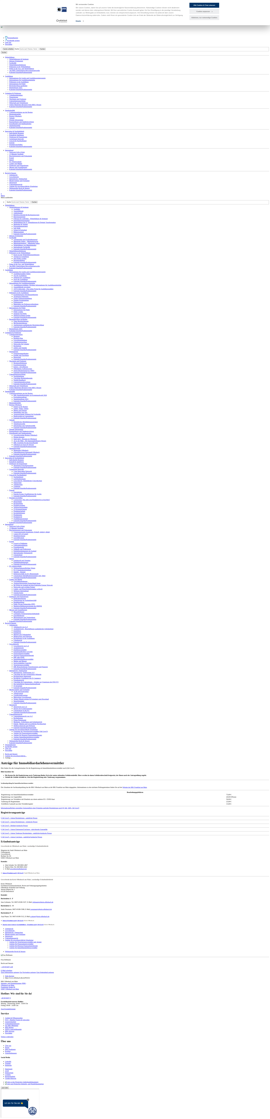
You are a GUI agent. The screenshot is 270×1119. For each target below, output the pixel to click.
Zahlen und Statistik (20, 348)
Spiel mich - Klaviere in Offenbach (25, 439)
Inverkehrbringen (19, 513)
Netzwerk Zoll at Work (17, 152)
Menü (3, 195)
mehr (30, 72)
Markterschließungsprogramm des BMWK (28, 606)
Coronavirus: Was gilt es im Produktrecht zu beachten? (32, 500)
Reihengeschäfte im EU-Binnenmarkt (26, 574)
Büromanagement (19, 217)
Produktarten (18, 515)
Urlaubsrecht (18, 640)
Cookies (8, 1075)
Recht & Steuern (10, 623)
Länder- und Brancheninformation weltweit (28, 589)
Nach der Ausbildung (21, 279)
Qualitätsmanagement (21, 519)
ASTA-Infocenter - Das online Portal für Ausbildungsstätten (33, 289)
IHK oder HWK (19, 657)
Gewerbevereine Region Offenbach (25, 435)
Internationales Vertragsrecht (23, 553)
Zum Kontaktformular (8, 1009)
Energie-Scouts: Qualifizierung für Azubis (27, 494)
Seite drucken (9, 976)
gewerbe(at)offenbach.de (18, 869)
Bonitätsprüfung (19, 602)
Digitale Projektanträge (21, 300)
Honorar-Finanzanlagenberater (24, 655)
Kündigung (17, 633)
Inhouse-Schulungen (16, 61)
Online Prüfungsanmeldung (23, 298)
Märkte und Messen (20, 661)
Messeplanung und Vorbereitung (24, 617)
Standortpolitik (10, 391)
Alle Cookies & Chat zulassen (204, 5)
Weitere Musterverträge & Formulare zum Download (31, 699)
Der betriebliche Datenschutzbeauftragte (27, 684)
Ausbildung (9, 270)
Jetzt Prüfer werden (20, 258)
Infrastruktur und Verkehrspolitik (24, 426)
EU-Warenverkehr (15, 162)
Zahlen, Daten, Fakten (21, 408)
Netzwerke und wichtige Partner (24, 587)
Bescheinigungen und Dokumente (20, 156)
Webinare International (21, 591)
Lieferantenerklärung (20, 545)
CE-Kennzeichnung (20, 509)
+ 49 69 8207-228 (7, 967)
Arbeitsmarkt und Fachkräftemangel (25, 239)
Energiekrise (18, 492)
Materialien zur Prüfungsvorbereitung (26, 304)
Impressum (8, 1069)
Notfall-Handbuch (20, 380)
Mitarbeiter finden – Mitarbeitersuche (26, 241)
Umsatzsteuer (18, 555)
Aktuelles (18, 72)
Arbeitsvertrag (18, 693)
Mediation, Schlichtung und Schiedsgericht (28, 722)
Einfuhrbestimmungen (21, 562)
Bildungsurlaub (19, 232)
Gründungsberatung (16, 95)
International (9, 524)
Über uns (8, 42)
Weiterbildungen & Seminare (19, 59)
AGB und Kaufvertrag (21, 691)
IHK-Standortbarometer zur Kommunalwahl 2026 (30, 395)
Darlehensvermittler (20, 650)
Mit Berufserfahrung (20, 323)
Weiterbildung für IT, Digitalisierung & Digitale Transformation (35, 222)
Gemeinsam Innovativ (16, 139)
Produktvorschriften (15, 144)
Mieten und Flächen (20, 410)
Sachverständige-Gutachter (22, 663)
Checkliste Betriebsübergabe (23, 378)
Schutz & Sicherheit (20, 230)
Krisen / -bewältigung (21, 367)
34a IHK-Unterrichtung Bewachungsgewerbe (24, 70)
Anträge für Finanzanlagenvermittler (26, 733)
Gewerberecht (14, 177)
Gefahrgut (17, 486)
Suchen (42, 49)
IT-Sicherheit (18, 686)
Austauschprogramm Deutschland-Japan (27, 583)
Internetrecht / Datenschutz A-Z (24, 672)
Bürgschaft (17, 357)
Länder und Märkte (15, 163)
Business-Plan (18, 338)
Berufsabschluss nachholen (18, 86)
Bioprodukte (18, 502)
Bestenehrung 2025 (15, 88)
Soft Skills (17, 228)
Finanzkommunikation (21, 353)
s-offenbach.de (44, 916)
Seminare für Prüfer (20, 314)
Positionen (25, 72)
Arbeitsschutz (18, 484)
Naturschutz (18, 483)
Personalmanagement (21, 226)
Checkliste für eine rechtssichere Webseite (27, 674)
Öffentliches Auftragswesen (23, 369)
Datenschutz (9, 1073)
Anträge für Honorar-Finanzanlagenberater (28, 735)
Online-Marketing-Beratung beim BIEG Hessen (25, 105)
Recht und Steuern (11, 754)
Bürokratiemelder (15, 114)
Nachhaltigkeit (18, 477)
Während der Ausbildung (22, 277)
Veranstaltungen (12, 38)
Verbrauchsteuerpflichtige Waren (24, 568)
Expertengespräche (20, 365)
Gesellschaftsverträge (21, 695)
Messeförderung (19, 612)
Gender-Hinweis (10, 1078)
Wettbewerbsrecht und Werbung (24, 726)
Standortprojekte (14, 126)
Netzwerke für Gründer (21, 344)
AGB (7, 1071)
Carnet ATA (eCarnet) (21, 534)
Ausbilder (17, 209)
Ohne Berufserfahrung (21, 321)
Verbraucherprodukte (21, 507)
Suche (17, 49)
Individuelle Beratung (16, 133)
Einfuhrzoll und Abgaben (22, 560)
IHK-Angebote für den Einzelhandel (26, 443)
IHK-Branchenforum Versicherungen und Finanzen (31, 667)
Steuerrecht (13, 182)
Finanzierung (13, 97)
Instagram (8, 1065)
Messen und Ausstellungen (18, 167)
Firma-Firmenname (20, 720)
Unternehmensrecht (15, 184)
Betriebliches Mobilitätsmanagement (26, 422)
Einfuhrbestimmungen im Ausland (25, 551)
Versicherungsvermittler (21, 665)
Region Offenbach (15, 116)
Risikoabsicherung (20, 598)
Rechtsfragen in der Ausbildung (24, 638)
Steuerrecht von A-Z (20, 707)
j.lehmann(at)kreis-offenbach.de (42, 902)
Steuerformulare (19, 701)
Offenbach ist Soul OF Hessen (24, 445)
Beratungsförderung (20, 363)
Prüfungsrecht (18, 302)
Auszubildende (19, 211)
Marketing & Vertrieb (21, 224)
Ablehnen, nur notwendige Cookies (204, 17)
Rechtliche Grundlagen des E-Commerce (27, 678)
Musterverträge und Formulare (19, 181)
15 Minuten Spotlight (16, 154)
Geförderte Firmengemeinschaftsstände (26, 614)
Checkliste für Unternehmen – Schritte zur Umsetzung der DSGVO (36, 682)
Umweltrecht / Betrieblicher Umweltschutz (28, 481)
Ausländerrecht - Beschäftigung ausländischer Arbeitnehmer (33, 629)
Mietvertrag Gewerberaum (22, 697)
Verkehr (12, 118)
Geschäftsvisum (19, 538)
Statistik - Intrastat (19, 572)
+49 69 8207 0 (6, 998)
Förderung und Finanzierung (18, 165)
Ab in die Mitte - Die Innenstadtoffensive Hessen (30, 441)
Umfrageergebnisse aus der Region (21, 112)
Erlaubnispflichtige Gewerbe (23, 652)
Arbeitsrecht (13, 175)
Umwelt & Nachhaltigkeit (17, 141)
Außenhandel (18, 213)
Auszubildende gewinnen (22, 287)
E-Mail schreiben (6, 970)
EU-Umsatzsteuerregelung (22, 570)
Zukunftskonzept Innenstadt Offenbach (27, 452)
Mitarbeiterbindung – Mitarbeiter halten (27, 243)
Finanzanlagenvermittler (22, 653)
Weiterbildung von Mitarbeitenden (25, 245)
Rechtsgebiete (18, 503)
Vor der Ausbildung (20, 276)
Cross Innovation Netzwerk (23, 471)
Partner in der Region (21, 407)
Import (11, 160)
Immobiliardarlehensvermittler (23, 659)
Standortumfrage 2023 (21, 399)
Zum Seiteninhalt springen (45, 972)
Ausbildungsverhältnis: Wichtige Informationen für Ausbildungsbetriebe (37, 285)
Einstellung (17, 631)
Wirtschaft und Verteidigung (18, 103)
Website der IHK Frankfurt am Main (135, 787)
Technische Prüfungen (21, 296)
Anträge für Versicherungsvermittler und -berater (25, 942)
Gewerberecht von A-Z (21, 646)
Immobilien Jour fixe (20, 412)
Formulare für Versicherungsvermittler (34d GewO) (31, 731)
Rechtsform (17, 346)
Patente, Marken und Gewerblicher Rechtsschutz (30, 724)
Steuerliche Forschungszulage (23, 465)
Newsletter (8, 44)
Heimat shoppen (19, 437)
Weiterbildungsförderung (17, 65)
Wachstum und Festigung (17, 99)
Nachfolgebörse (19, 376)
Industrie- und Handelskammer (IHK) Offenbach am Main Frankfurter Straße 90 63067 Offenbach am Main (13, 986)
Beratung (17, 336)
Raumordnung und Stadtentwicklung (21, 122)
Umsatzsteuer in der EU (21, 710)
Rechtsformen (18, 718)
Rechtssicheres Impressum (22, 676)
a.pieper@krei (35, 916)
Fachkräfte (12, 63)
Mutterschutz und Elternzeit (23, 636)
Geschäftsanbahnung (20, 581)
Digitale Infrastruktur (16, 120)
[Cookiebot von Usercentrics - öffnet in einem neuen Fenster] (62, 21)
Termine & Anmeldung (21, 257)
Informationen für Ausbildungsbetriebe (22, 80)
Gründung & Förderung (13, 333)
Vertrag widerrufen (7, 1037)
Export (11, 158)
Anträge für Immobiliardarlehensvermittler (23, 948)
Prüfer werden (18, 312)
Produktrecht (18, 517)
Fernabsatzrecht (19, 680)
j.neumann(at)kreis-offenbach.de (41, 909)
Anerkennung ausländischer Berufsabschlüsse (29, 325)
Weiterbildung (9, 205)
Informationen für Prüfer (17, 84)
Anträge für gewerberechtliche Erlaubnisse (23, 186)
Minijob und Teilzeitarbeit (22, 634)
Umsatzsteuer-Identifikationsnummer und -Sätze (29, 576)
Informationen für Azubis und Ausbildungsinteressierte (27, 78)
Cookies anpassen (203, 11)
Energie (11, 143)
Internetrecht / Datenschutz (18, 179)
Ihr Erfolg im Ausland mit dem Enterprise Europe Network (33, 585)
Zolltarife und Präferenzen (22, 549)
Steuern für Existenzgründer (23, 709)
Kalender (12, 72)
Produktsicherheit (19, 511)
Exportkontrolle (19, 547)
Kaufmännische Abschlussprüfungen (26, 295)
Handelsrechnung (19, 536)
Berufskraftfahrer (19, 260)
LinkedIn (8, 1061)
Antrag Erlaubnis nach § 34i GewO (13, 873)
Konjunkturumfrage (20, 397)
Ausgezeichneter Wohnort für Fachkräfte (27, 414)
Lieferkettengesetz (20, 479)
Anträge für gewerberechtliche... (16, 756)
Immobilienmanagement (22, 220)
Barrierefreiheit (10, 1076)
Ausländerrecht (19, 648)
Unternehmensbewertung (22, 382)
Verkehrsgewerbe (19, 424)
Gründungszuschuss (20, 342)
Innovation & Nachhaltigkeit (14, 458)
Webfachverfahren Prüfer (22, 315)
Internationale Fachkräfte (22, 247)
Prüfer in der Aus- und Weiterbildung (21, 69)
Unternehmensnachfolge (17, 101)
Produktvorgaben (19, 505)
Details (78, 21)
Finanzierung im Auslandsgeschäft (25, 600)
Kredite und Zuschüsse (21, 355)
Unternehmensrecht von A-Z (23, 716)
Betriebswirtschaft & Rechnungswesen (26, 215)
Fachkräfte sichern (13, 40)
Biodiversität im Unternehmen (24, 416)
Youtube (8, 1063)
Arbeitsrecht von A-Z (21, 627)
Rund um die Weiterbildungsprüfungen (26, 255)
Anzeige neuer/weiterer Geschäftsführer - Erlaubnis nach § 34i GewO (23, 924)
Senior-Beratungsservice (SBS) (24, 370)
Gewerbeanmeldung (20, 340)
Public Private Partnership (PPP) (24, 604)
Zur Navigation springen (28, 972)
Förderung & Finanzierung (18, 137)
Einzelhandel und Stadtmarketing (20, 124)
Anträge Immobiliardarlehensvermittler (26, 737)
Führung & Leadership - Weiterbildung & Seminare (31, 219)
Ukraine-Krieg (18, 593)
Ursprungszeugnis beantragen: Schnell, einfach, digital (32, 532)
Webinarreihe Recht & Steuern (19, 188)
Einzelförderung (19, 615)
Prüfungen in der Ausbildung (19, 82)
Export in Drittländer (20, 543)
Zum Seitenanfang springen (10, 972)
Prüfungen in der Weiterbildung (19, 67)
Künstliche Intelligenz (16, 135)
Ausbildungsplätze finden (22, 274)
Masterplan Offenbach (21, 450)
